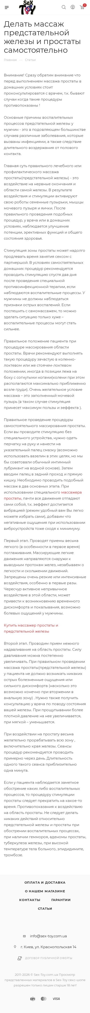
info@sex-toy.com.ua (48, 936)
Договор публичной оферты (48, 958)
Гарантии (61, 900)
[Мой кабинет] (73, 7)
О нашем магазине (45, 891)
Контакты (29, 900)
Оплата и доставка (45, 882)
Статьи (45, 908)
